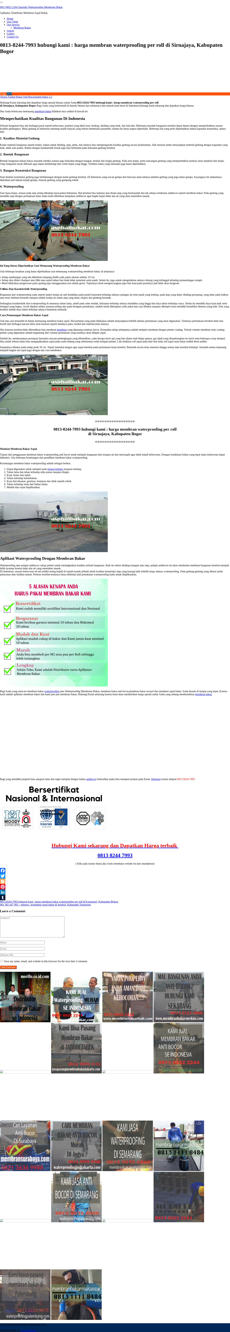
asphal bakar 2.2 (43, 96)
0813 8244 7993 (115, 855)
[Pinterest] (115, 886)
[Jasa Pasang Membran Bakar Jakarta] (76, 1072)
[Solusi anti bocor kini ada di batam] (25, 1221)
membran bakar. (203, 694)
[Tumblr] (115, 897)
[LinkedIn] (115, 892)
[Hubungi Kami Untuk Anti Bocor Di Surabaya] (25, 1072)
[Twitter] (115, 876)
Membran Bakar (22, 27)
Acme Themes (28, 1330)
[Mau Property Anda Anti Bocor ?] (127, 1221)
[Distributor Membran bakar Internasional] (25, 1021)
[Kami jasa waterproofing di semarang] (127, 1170)
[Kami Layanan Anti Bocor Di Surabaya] (25, 1170)
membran (62, 329)
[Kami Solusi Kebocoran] (127, 1072)
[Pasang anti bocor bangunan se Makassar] (179, 1170)
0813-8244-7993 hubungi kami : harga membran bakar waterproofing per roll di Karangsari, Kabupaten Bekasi (59, 901)
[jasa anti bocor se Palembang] (25, 1319)
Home (10, 18)
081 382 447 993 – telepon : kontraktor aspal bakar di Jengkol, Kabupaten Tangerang (45, 904)
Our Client (12, 21)
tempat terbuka (55, 469)
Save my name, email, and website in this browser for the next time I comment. (46, 961)
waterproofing (51, 691)
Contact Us (13, 36)
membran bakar (43, 111)
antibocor (91, 779)
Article (10, 30)
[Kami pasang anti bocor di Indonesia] (179, 1221)
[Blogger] (115, 881)
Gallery (11, 33)
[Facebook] (115, 870)
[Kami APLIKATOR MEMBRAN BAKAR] (179, 1072)
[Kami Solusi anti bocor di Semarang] (76, 1221)
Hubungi (156, 779)
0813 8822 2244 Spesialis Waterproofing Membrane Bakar (31, 7)
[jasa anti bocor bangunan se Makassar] (76, 1319)
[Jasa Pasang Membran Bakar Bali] (127, 1021)
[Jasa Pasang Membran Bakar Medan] (179, 1021)
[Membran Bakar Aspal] (76, 1021)
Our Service (13, 24)
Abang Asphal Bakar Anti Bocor (17, 96)
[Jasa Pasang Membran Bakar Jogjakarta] (76, 1170)
